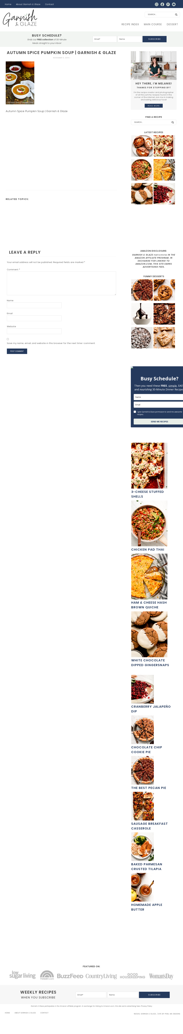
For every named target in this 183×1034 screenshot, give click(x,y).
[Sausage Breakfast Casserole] (142, 819)
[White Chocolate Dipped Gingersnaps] (142, 194)
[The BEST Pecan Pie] (142, 290)
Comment (13, 269)
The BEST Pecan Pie (148, 788)
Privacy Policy (146, 1006)
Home (8, 4)
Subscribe (154, 39)
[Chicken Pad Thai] (142, 170)
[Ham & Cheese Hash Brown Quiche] (164, 170)
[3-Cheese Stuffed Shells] (164, 146)
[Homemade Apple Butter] (142, 900)
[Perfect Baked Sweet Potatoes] (142, 146)
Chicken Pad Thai (147, 549)
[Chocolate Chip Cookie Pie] (142, 742)
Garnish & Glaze (20, 18)
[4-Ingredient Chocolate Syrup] (142, 314)
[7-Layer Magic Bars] (164, 314)
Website (11, 326)
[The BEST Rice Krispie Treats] (164, 338)
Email (10, 313)
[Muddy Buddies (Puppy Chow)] (142, 338)
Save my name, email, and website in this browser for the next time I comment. (51, 343)
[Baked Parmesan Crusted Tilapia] (142, 859)
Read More (154, 105)
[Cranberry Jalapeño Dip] (164, 194)
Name (10, 300)
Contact (49, 4)
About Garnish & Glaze (28, 4)
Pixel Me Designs (172, 1014)
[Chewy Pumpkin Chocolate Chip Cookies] (164, 290)
